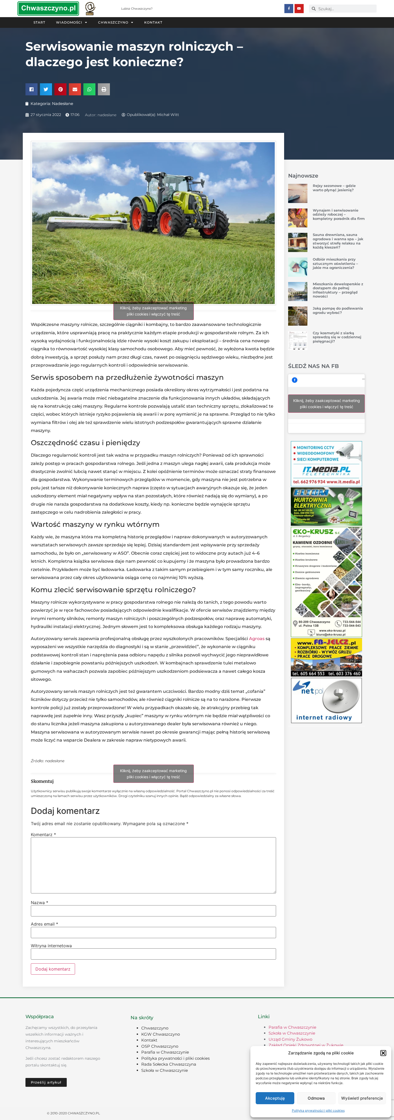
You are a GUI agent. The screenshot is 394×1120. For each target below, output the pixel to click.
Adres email (44, 924)
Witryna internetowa (51, 946)
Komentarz (43, 834)
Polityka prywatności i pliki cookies (318, 1110)
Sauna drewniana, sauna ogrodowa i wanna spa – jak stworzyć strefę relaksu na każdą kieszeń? (338, 240)
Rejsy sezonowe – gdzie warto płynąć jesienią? (334, 187)
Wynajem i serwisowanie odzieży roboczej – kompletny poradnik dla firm (339, 214)
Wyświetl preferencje (362, 1098)
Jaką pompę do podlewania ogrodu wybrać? (338, 310)
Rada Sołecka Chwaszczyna (168, 1064)
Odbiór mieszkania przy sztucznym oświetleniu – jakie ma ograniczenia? (335, 263)
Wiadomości (69, 22)
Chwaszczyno (113, 22)
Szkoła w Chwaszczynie (164, 1070)
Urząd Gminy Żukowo (290, 1039)
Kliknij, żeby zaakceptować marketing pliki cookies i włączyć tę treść (153, 311)
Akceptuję (275, 1098)
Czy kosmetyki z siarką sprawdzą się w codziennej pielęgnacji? (337, 337)
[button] (383, 1053)
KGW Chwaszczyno (160, 1034)
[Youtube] (299, 8)
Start (39, 22)
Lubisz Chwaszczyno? (137, 8)
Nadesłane (62, 103)
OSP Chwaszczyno (159, 1046)
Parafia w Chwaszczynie (165, 1052)
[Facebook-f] (288, 8)
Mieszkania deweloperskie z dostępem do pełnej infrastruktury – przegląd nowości (338, 290)
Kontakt (153, 22)
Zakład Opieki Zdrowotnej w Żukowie (306, 1045)
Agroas (257, 638)
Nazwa (39, 902)
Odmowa (316, 1098)
